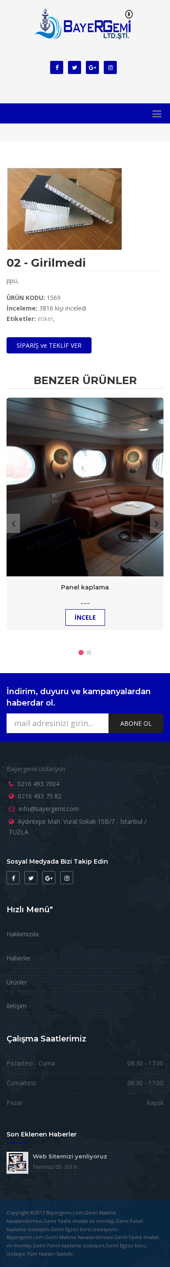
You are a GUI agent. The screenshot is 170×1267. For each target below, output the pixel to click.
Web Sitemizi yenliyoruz (70, 1156)
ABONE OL (136, 723)
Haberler (19, 958)
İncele (85, 617)
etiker (45, 318)
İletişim (17, 1006)
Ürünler (17, 982)
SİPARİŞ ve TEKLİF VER (49, 345)
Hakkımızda (23, 934)
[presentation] (13, 523)
